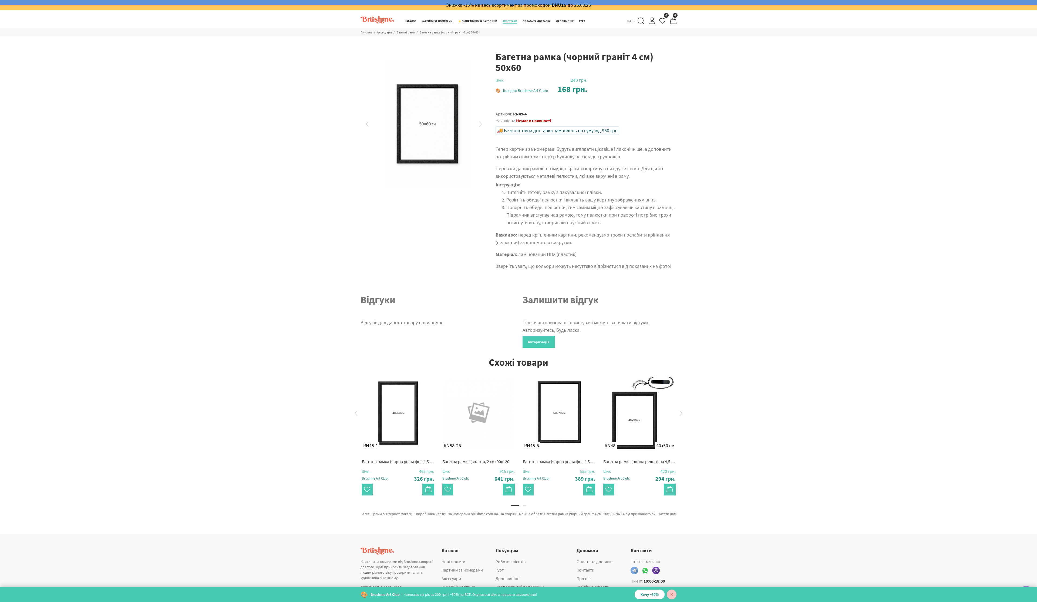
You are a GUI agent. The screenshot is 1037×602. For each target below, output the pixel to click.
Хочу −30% (650, 594)
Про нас (584, 578)
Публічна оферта (593, 587)
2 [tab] (524, 505)
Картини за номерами (462, 570)
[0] (663, 22)
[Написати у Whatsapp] (645, 570)
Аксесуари (384, 32)
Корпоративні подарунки (520, 587)
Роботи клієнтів (511, 561)
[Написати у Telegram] (634, 570)
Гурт (500, 570)
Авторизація (539, 342)
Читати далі (667, 513)
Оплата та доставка (595, 561)
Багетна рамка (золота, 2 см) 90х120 (475, 461)
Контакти (585, 570)
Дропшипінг (507, 578)
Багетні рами (405, 32)
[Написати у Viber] (656, 570)
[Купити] (428, 489)
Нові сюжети (453, 561)
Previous (367, 124)
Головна (366, 32)
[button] (541, 89)
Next (480, 124)
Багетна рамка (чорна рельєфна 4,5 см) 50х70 (559, 461)
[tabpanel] (398, 430)
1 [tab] (515, 505)
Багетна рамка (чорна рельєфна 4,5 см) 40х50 (639, 461)
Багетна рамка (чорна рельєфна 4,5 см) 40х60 (398, 461)
